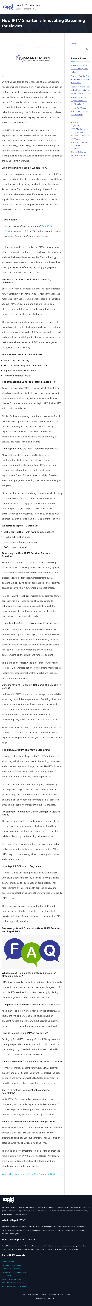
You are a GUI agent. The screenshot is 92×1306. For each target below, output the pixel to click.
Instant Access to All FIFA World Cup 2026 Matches (79, 69)
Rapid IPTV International (28, 5)
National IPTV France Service (12, 1276)
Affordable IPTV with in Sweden (13, 1283)
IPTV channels (81, 129)
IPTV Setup (84, 142)
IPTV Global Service (78, 132)
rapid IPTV (74, 155)
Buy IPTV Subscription (79, 125)
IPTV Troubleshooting (78, 152)
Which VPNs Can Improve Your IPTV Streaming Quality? (30, 1174)
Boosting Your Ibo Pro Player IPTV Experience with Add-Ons (80, 79)
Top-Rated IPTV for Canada (11, 1265)
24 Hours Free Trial (56, 1294)
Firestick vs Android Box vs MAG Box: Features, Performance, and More (80, 90)
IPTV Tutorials (33, 1294)
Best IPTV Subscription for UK (12, 1269)
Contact (68, 1294)
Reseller (43, 1294)
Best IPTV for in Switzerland (11, 1279)
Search (73, 43)
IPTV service (75, 142)
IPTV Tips (74, 148)
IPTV (73, 129)
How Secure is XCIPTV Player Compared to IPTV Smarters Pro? (80, 101)
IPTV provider (84, 136)
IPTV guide (74, 136)
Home (23, 1294)
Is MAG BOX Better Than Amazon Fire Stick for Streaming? (80, 111)
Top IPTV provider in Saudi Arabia (14, 1272)
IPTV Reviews (76, 139)
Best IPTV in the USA (9, 1261)
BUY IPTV (74, 122)
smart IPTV (83, 155)
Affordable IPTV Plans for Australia (14, 1286)
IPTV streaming (77, 145)
